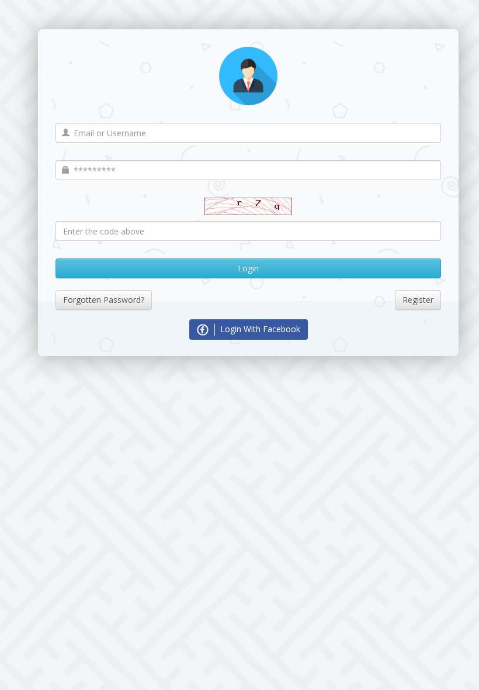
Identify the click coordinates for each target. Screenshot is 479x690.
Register (417, 299)
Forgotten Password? (103, 299)
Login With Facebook (259, 328)
